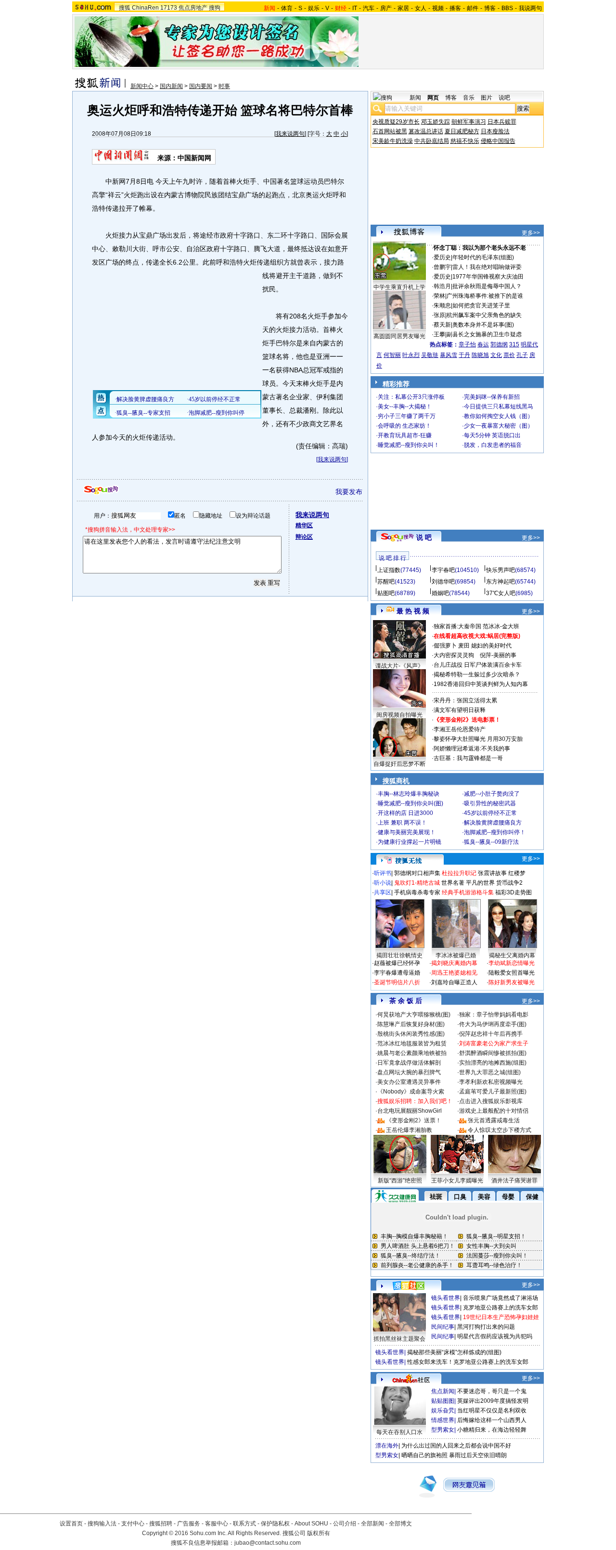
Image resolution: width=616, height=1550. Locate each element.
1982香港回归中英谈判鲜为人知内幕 (481, 684)
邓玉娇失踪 (435, 121)
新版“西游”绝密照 (400, 1180)
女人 (420, 8)
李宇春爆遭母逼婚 (397, 972)
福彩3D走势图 (513, 892)
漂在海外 (386, 1445)
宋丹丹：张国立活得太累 (465, 700)
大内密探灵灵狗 (454, 655)
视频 (438, 8)
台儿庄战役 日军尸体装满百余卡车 (478, 664)
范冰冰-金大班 (501, 626)
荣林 (439, 295)
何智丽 (392, 355)
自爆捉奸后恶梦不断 (399, 764)
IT (354, 8)
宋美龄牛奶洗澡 (392, 141)
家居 (403, 8)
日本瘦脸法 (495, 131)
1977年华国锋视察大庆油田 (488, 276)
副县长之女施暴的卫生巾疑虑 (484, 334)
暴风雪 (448, 355)
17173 (168, 7)
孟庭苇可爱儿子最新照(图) (492, 1091)
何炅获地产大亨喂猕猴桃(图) (413, 1014)
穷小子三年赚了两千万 (407, 416)
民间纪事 (442, 1326)
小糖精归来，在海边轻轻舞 (491, 1429)
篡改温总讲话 (426, 131)
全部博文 (400, 1523)
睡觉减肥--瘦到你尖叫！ (408, 445)
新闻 (415, 97)
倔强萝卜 (445, 645)
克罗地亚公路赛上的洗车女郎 (500, 1307)
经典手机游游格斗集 (468, 892)
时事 (224, 86)
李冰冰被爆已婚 (456, 955)
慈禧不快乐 (464, 141)
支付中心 (132, 1523)
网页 (433, 97)
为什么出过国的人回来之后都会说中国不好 (456, 1445)
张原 (439, 315)
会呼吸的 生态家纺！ (404, 425)
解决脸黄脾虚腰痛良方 (493, 822)
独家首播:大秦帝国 (457, 626)
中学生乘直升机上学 (399, 287)
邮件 (472, 8)
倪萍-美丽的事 (498, 655)
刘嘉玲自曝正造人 (454, 982)
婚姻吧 (440, 593)
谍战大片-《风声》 (399, 665)
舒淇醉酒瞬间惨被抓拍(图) (492, 1053)
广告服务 (188, 1523)
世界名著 (452, 882)
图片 (486, 97)
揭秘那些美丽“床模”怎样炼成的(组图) (454, 1352)
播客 (455, 8)
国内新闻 (171, 86)
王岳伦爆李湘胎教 (409, 1130)
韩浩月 (442, 286)
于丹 (464, 355)
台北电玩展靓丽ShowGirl (409, 1110)
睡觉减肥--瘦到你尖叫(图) (410, 803)
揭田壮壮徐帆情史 (399, 955)
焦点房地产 (193, 7)
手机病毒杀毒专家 (417, 892)
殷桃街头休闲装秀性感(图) (411, 1033)
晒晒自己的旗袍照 (424, 1455)
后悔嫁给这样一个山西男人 (491, 1420)
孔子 (522, 355)
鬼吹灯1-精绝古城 (417, 882)
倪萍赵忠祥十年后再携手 (491, 1033)
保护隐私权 (275, 1523)
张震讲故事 (492, 873)
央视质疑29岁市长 (396, 121)
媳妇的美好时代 (491, 645)
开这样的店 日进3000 (405, 813)
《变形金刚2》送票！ (413, 1120)
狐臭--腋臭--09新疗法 (491, 842)
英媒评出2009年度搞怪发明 (492, 1401)
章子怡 (467, 344)
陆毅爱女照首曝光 (511, 972)
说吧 (504, 97)
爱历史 (442, 257)
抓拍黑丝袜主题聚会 (399, 1338)
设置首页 (71, 1523)
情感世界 (442, 1420)
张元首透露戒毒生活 (494, 1120)
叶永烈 (411, 355)
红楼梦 (517, 873)
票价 (509, 355)
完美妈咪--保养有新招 (492, 397)
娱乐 (314, 8)
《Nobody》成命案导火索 (410, 1091)
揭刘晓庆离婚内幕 (454, 963)
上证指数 (388, 570)
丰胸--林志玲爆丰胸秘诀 (408, 793)
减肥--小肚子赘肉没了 (492, 793)
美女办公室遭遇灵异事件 (409, 1082)
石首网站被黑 (389, 131)
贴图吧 (386, 593)
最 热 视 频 (413, 611)
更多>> (531, 232)
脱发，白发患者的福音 (493, 445)
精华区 (304, 525)
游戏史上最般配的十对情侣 (493, 1110)
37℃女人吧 (500, 593)
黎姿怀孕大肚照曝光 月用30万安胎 (478, 739)
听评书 (382, 873)
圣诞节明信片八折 (397, 982)
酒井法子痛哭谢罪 (514, 1180)
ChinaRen (145, 7)
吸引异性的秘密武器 (490, 803)
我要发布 (348, 491)
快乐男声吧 (500, 570)
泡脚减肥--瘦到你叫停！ (495, 832)
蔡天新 (442, 324)
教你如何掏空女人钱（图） (498, 416)
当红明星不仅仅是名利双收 (491, 1410)
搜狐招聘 (160, 1523)
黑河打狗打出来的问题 (486, 1326)
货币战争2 (509, 882)
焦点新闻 (442, 1391)
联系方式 (244, 1523)
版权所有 (318, 1533)
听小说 (382, 882)
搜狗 (214, 7)
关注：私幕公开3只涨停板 (411, 397)
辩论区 (304, 537)
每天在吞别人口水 (399, 1432)
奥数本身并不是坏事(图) (483, 324)
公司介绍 (344, 1523)
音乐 (469, 97)
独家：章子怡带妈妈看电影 (493, 1014)
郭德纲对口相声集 (417, 873)
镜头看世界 (445, 1298)
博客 (490, 8)
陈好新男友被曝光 (511, 982)
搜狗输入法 (102, 1523)
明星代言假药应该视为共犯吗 (494, 1336)
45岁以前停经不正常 (490, 813)
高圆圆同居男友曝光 (399, 336)
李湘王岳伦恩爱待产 (460, 729)
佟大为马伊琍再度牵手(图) (492, 1024)
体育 (287, 8)
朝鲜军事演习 (468, 121)
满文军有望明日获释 (460, 710)
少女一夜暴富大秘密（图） (498, 425)
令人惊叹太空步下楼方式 (499, 1130)
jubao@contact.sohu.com (267, 1542)
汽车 (368, 8)
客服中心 (216, 1523)
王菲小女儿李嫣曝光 (457, 1180)
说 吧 (424, 537)
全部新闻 (372, 1523)
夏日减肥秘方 (462, 131)
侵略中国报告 (498, 141)
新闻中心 (142, 86)
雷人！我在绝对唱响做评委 (487, 267)
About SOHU (311, 1523)
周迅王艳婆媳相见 (454, 972)
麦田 (464, 645)
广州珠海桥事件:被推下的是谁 (485, 295)
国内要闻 (200, 86)
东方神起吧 (500, 581)
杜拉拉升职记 (459, 873)
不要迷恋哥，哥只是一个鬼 (491, 1391)
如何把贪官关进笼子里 (481, 305)
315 (514, 344)
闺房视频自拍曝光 (399, 714)
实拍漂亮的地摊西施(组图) (492, 1062)
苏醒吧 (386, 581)
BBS (507, 8)
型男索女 (442, 1429)
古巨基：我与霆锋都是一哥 (468, 758)
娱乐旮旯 (442, 1410)
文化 (496, 355)
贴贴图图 (442, 1401)
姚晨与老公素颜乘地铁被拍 (412, 1053)
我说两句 (530, 8)
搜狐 (124, 7)
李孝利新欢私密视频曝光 (491, 1082)
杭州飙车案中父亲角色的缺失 (484, 315)
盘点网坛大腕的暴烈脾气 (409, 1072)
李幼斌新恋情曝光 (511, 963)
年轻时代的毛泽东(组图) (483, 257)
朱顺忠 (442, 305)
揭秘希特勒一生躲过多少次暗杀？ (477, 674)
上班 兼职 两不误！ (402, 822)
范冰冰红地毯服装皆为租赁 (412, 1043)
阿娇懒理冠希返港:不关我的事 (472, 748)
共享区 (382, 892)
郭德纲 (499, 344)
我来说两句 (290, 133)
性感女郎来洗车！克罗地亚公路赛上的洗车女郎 (467, 1362)
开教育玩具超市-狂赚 (405, 435)
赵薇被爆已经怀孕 (397, 963)
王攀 (439, 334)
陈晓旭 (480, 355)
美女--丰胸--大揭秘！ (405, 406)
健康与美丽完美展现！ (407, 832)
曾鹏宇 (442, 267)
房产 (386, 8)
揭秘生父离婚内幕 (512, 955)
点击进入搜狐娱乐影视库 (491, 1101)
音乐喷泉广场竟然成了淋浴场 (500, 1298)
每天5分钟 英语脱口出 (492, 435)
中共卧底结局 (431, 141)
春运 (483, 344)
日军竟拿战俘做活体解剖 (409, 1062)
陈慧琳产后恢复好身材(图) (411, 1024)
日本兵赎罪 (502, 121)
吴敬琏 (429, 355)
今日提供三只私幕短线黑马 (498, 406)
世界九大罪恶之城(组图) (490, 1072)
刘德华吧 (443, 581)
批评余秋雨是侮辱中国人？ (487, 286)
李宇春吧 (443, 570)
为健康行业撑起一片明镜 (409, 842)
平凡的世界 (480, 882)
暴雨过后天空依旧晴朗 (478, 1455)
